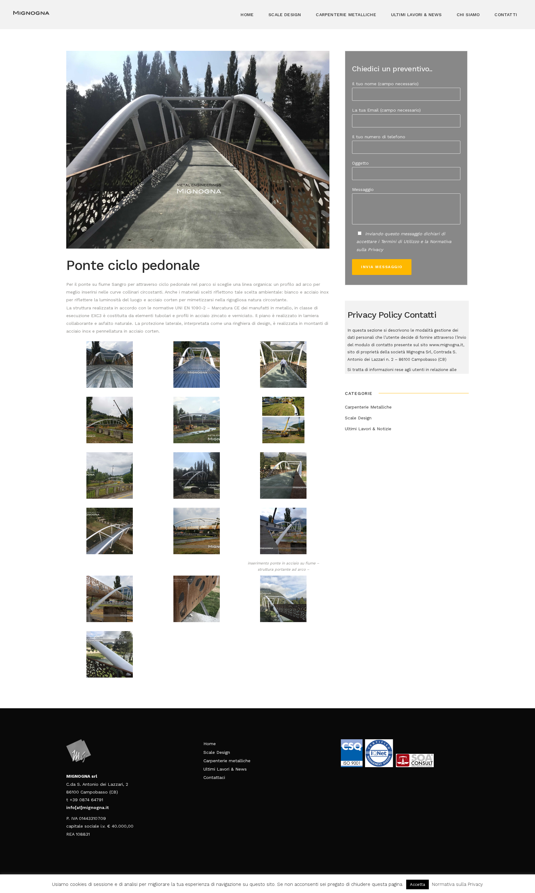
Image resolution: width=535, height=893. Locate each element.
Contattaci (214, 777)
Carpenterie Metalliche (368, 407)
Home (209, 743)
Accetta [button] (417, 884)
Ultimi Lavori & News (225, 769)
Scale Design (358, 417)
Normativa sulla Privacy (457, 884)
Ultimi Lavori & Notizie (368, 428)
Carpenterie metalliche (226, 760)
